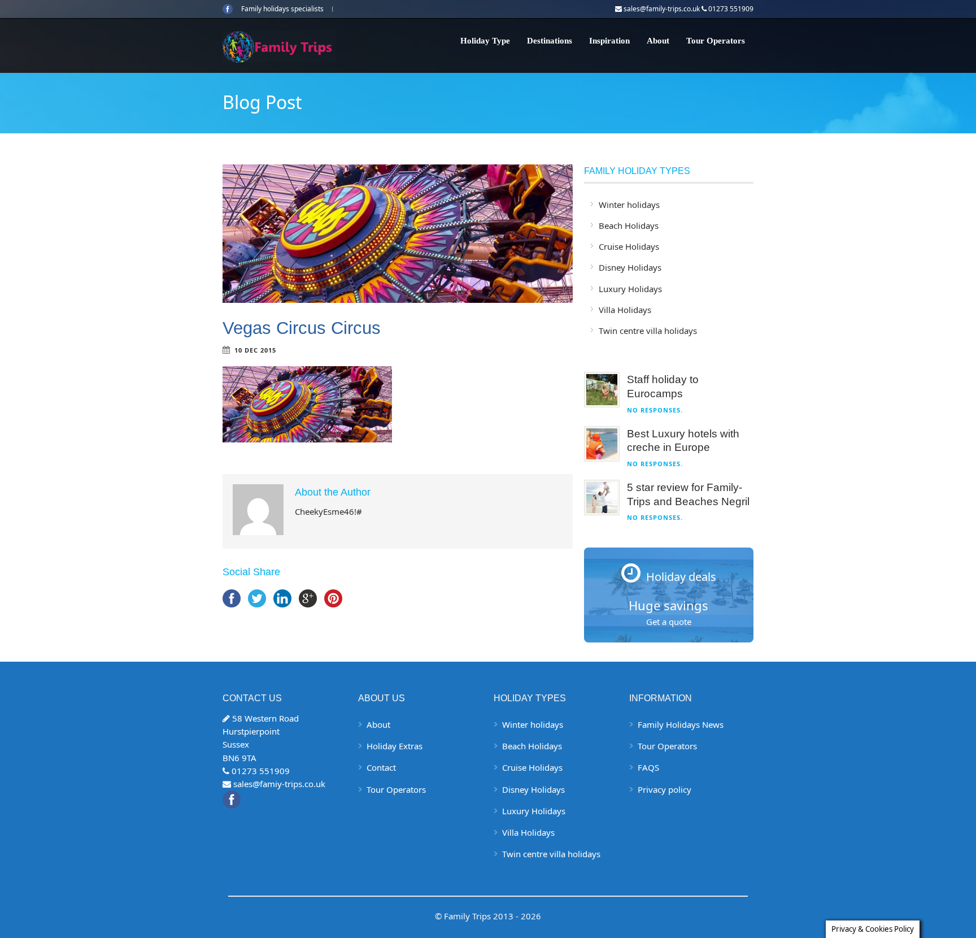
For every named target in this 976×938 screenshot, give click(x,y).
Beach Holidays (629, 225)
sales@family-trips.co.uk (662, 9)
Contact (381, 767)
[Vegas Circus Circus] (398, 233)
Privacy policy (664, 789)
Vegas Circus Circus (302, 328)
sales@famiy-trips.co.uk (279, 783)
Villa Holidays (625, 309)
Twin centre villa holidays (648, 330)
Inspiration (609, 40)
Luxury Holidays (630, 288)
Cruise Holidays (629, 246)
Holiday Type (485, 40)
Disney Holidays (630, 267)
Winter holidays (629, 204)
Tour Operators (715, 40)
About (658, 40)
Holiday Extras (394, 746)
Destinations (549, 40)
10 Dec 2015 (255, 350)
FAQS (648, 767)
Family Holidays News (681, 724)
